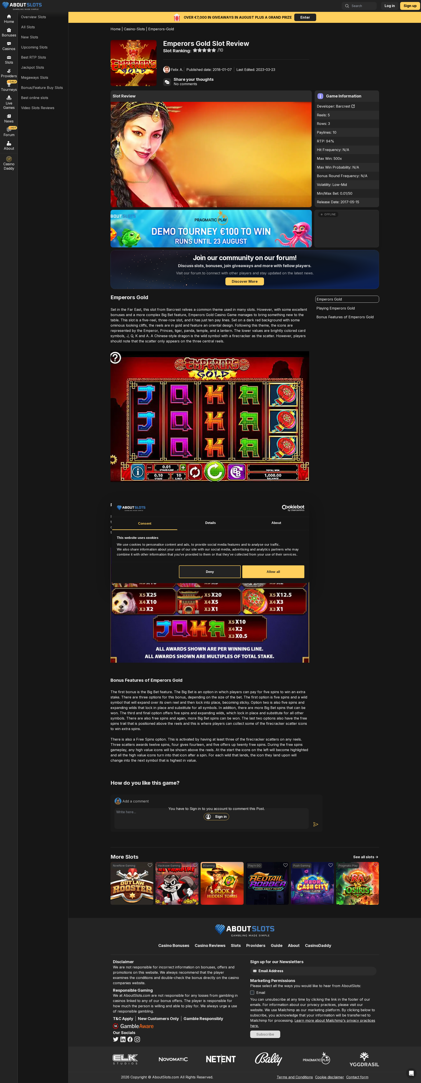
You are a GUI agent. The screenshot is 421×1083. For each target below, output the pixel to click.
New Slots (29, 37)
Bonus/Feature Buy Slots (42, 87)
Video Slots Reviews (37, 108)
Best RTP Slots (33, 57)
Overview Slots (33, 17)
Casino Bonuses (173, 945)
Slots (9, 62)
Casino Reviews (210, 945)
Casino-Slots (134, 29)
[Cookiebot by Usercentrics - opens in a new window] (285, 508)
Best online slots (34, 97)
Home (116, 29)
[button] (346, 228)
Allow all (273, 572)
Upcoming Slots (34, 47)
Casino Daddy (8, 166)
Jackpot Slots (32, 67)
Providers (255, 945)
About (9, 148)
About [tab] (276, 523)
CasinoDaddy (318, 945)
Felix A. (177, 69)
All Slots (28, 27)
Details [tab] (210, 523)
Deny (210, 572)
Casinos (8, 49)
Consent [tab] (144, 523)
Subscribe (265, 1034)
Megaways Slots (34, 77)
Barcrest (343, 106)
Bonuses (9, 35)
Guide (276, 945)
